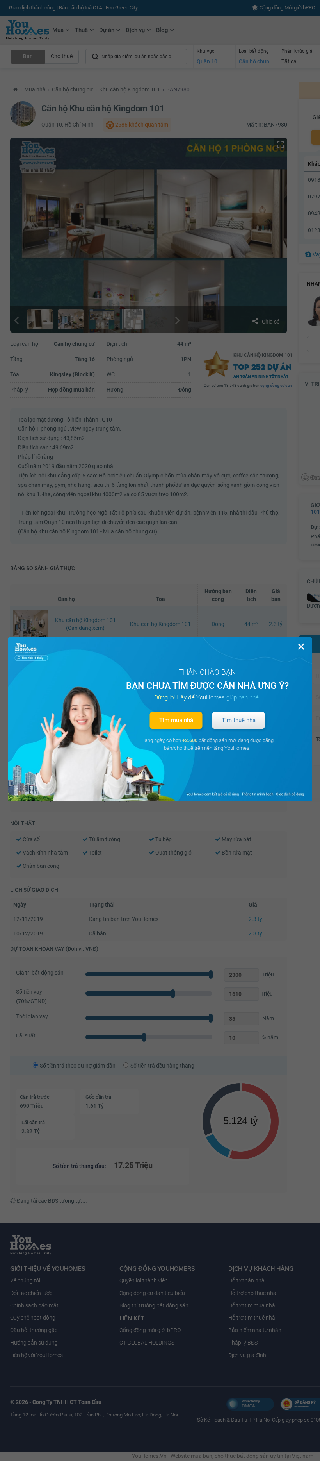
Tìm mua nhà (176, 720)
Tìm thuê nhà (239, 720)
